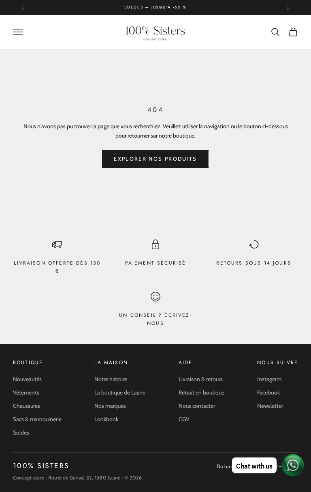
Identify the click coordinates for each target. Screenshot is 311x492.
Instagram (269, 379)
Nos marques (110, 405)
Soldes (21, 432)
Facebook (268, 392)
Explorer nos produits (155, 158)
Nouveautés (27, 379)
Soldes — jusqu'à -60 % (155, 7)
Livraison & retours (201, 379)
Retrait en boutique (201, 392)
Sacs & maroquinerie (37, 419)
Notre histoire (110, 379)
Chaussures (26, 405)
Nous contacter (197, 405)
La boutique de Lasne (119, 392)
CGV (184, 419)
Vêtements (26, 392)
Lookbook (106, 419)
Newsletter (270, 405)
